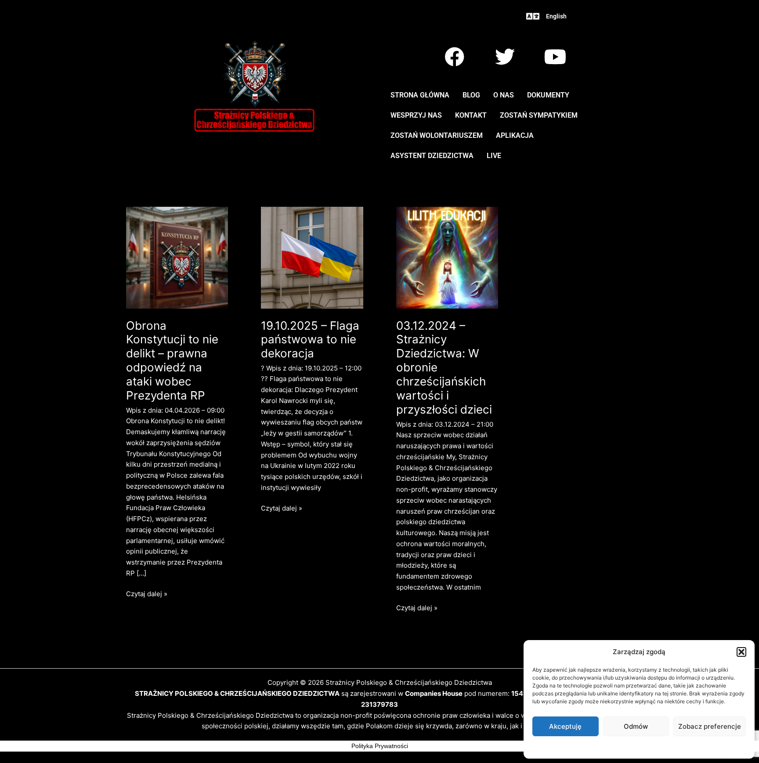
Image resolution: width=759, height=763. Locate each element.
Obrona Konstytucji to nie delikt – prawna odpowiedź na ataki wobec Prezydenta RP (172, 361)
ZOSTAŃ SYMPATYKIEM (539, 115)
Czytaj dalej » (146, 593)
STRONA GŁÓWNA (419, 95)
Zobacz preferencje (709, 726)
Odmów (636, 726)
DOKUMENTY (548, 95)
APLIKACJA (515, 135)
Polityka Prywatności (379, 745)
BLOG (471, 95)
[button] (741, 652)
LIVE (494, 155)
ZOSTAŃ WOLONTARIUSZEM (436, 135)
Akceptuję (565, 726)
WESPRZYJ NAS (416, 115)
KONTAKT (471, 115)
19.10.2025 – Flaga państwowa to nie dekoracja (310, 339)
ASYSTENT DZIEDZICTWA (431, 155)
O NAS (503, 95)
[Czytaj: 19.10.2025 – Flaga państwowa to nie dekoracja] (312, 257)
